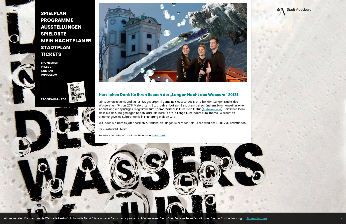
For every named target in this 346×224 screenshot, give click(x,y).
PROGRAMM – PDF (53, 99)
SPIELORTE (53, 33)
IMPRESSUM (49, 75)
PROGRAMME (57, 20)
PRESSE (46, 67)
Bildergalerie (212, 109)
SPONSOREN (49, 63)
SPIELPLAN (53, 13)
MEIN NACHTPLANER (66, 40)
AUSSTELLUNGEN (61, 26)
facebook (159, 135)
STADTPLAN (55, 47)
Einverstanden (256, 218)
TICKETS (51, 54)
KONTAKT (48, 71)
